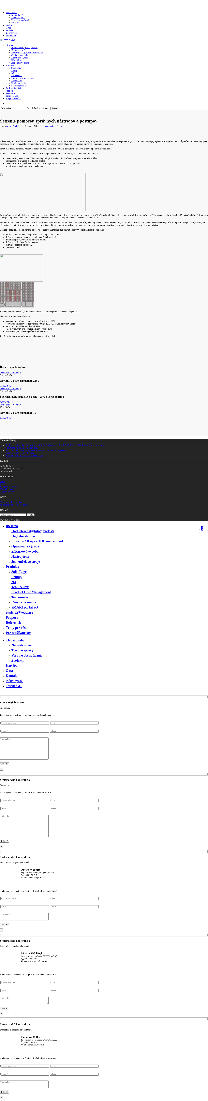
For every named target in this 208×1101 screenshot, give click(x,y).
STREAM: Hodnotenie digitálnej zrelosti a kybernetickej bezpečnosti (36, 450)
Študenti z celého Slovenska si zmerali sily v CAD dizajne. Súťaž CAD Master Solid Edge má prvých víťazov (55, 445)
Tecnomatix (19, 597)
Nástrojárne (20, 556)
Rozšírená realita (23, 602)
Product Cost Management (31, 592)
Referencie (13, 623)
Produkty (12, 567)
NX (13, 582)
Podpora (12, 617)
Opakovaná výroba (25, 546)
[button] (1, 692)
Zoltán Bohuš (6, 386)
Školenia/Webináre (19, 612)
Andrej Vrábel (12, 126)
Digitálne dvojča (23, 536)
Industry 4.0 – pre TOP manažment (37, 541)
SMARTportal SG (24, 607)
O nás (2, 481)
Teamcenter (20, 587)
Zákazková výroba (24, 551)
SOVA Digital (6, 402)
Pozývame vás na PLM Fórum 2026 (22, 448)
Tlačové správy (7, 492)
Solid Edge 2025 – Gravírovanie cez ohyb (24, 455)
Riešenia (12, 526)
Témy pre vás (15, 628)
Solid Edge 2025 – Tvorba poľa (20, 453)
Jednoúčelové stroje (25, 561)
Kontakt (3, 484)
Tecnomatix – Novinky (54, 126)
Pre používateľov (18, 633)
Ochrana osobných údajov (11, 502)
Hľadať (54, 108)
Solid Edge (19, 572)
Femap (16, 577)
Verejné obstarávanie (9, 486)
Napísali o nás (6, 489)
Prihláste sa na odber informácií (14, 505)
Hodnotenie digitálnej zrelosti (32, 531)
